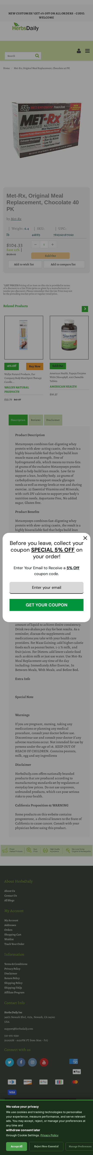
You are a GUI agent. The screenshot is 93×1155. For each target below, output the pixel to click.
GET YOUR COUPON (46, 605)
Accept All (16, 1146)
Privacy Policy (49, 1135)
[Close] (85, 538)
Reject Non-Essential (46, 1146)
